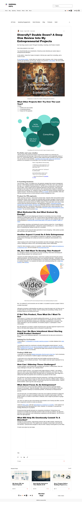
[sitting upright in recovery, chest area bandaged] (41, 476)
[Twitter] (75, 10)
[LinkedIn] (65, 10)
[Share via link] (27, 457)
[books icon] (77, 10)
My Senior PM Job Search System (18, 484)
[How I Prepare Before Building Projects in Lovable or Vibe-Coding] (62, 476)
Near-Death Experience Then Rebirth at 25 (40, 484)
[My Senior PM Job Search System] (20, 476)
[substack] (67, 10)
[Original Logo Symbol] (73, 10)
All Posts (13, 22)
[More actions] (64, 31)
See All (69, 468)
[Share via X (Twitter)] (21, 457)
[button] (69, 22)
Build (56, 22)
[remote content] (41, 170)
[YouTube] (69, 10)
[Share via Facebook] (18, 457)
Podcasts (49, 22)
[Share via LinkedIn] (24, 457)
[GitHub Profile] (79, 10)
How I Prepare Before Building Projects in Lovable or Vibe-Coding (61, 484)
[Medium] (71, 10)
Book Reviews (36, 22)
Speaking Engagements (24, 22)
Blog (44, 22)
